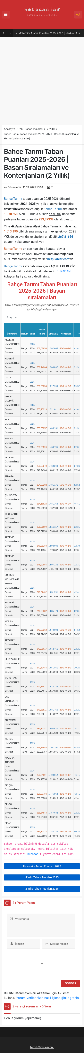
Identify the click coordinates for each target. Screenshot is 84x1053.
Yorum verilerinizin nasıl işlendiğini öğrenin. (48, 998)
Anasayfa (9, 128)
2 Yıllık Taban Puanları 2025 (42, 888)
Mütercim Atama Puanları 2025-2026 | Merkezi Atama (50, 33)
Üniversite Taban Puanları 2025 (42, 866)
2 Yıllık (51, 128)
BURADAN (63, 271)
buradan (32, 854)
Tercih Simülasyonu (42, 1047)
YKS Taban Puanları (31, 128)
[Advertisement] (42, 81)
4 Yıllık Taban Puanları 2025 (42, 877)
